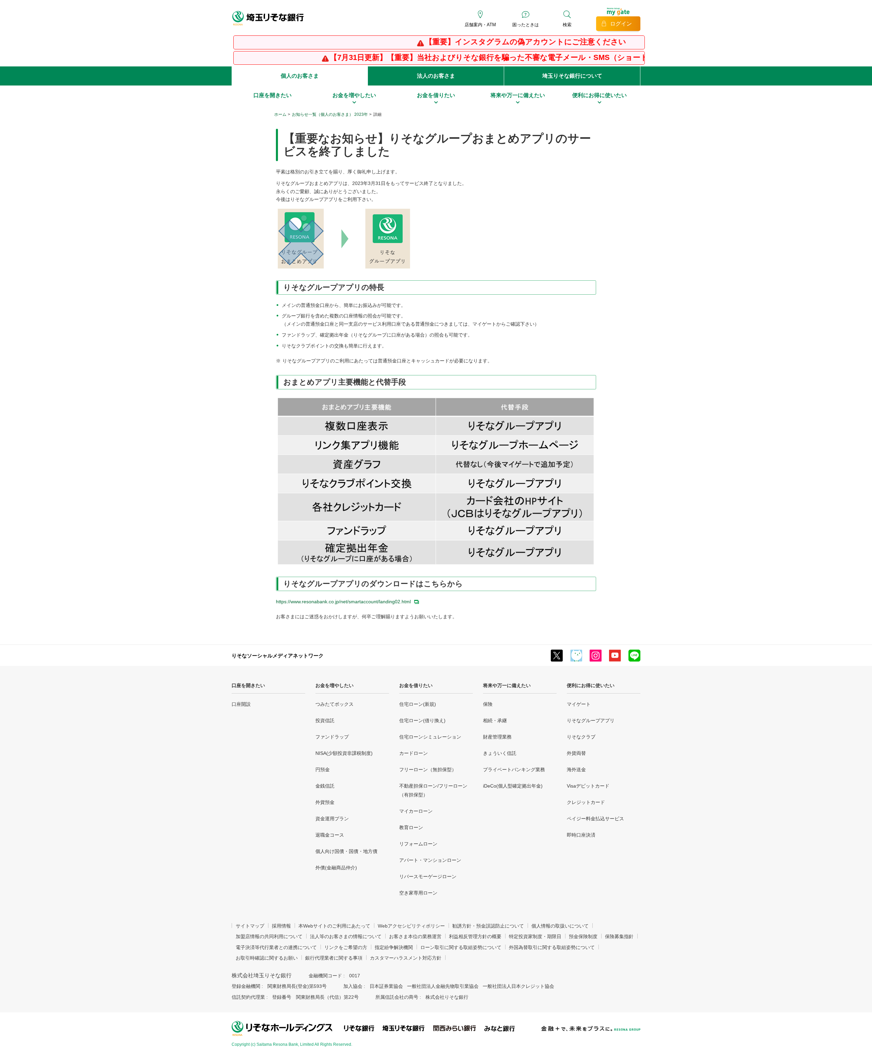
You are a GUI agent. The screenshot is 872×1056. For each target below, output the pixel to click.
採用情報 (281, 926)
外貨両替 (576, 753)
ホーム (280, 114)
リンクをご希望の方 (345, 947)
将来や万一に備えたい (507, 685)
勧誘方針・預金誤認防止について (488, 926)
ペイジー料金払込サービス (595, 818)
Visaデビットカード (588, 786)
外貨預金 (324, 802)
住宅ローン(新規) (417, 704)
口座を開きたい (248, 685)
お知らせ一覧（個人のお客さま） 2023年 (330, 114)
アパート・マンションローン (430, 860)
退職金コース (329, 835)
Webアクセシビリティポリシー (411, 926)
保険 (488, 704)
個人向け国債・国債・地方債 (346, 851)
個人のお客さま (300, 76)
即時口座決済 (581, 835)
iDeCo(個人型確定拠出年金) (513, 786)
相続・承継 (495, 720)
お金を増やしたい (334, 685)
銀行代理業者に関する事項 (333, 958)
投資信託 (324, 720)
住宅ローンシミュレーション (430, 737)
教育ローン (411, 827)
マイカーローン (416, 811)
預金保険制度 (583, 936)
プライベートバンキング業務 (514, 769)
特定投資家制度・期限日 (535, 936)
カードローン (413, 753)
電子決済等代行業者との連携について (276, 947)
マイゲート (579, 704)
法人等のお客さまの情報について (346, 936)
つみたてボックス (334, 704)
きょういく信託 (499, 753)
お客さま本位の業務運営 (415, 936)
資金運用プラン (332, 818)
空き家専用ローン (418, 893)
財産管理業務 (497, 737)
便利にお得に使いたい (590, 685)
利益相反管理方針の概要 (475, 936)
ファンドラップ (332, 737)
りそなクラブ (581, 737)
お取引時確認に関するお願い (267, 958)
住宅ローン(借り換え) (422, 720)
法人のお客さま (436, 76)
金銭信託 (324, 786)
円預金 (322, 769)
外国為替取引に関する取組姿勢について (552, 947)
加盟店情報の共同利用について (269, 936)
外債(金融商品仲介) (336, 867)
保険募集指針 (619, 936)
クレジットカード (586, 802)
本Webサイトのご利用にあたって (334, 926)
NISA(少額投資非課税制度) (344, 753)
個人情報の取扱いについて (560, 926)
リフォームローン (418, 844)
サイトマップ (250, 926)
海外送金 (576, 769)
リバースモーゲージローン (427, 876)
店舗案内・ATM (480, 24)
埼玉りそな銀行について (572, 76)
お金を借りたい (416, 685)
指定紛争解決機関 (394, 947)
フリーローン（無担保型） (427, 769)
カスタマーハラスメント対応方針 (405, 958)
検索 (567, 24)
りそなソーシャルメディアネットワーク (278, 655)
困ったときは (525, 24)
